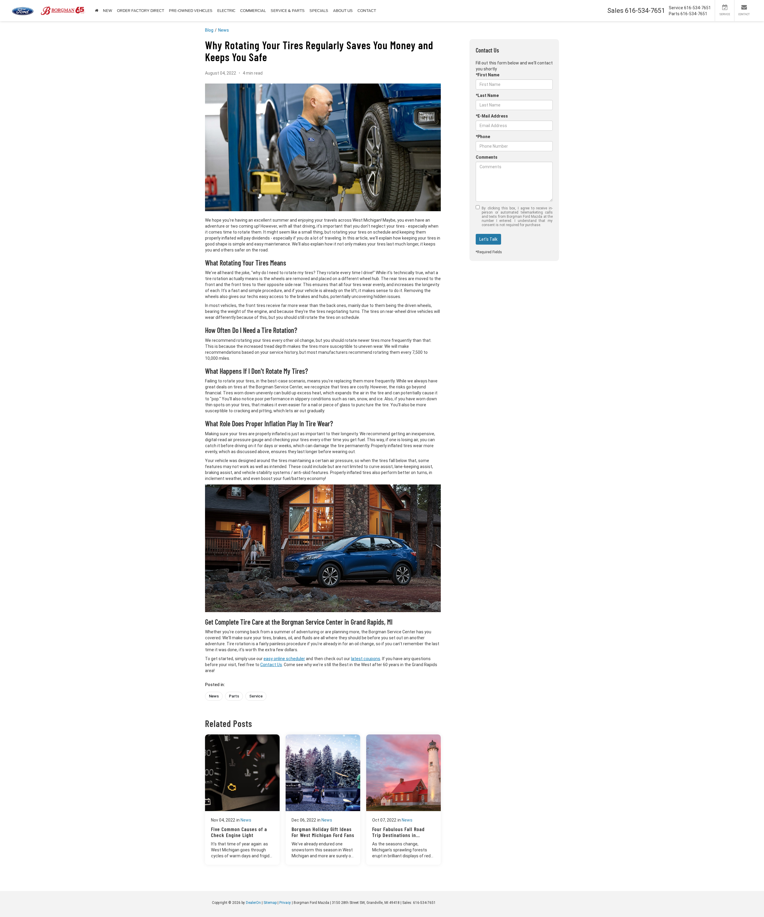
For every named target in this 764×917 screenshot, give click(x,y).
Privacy (285, 903)
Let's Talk (488, 239)
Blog (209, 30)
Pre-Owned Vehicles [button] (190, 10)
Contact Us (271, 664)
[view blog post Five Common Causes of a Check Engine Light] (242, 799)
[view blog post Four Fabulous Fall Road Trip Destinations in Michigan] (403, 799)
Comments (486, 157)
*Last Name (487, 95)
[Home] (97, 10)
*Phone (483, 136)
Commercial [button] (253, 10)
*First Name (487, 74)
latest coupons (365, 658)
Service (256, 696)
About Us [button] (343, 10)
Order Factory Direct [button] (140, 10)
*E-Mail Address (492, 116)
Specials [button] (318, 10)
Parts (234, 696)
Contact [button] (367, 10)
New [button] (107, 10)
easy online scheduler (284, 658)
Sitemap (270, 903)
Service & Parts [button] (288, 10)
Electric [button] (226, 10)
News (223, 30)
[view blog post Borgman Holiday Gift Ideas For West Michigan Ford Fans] (323, 799)
